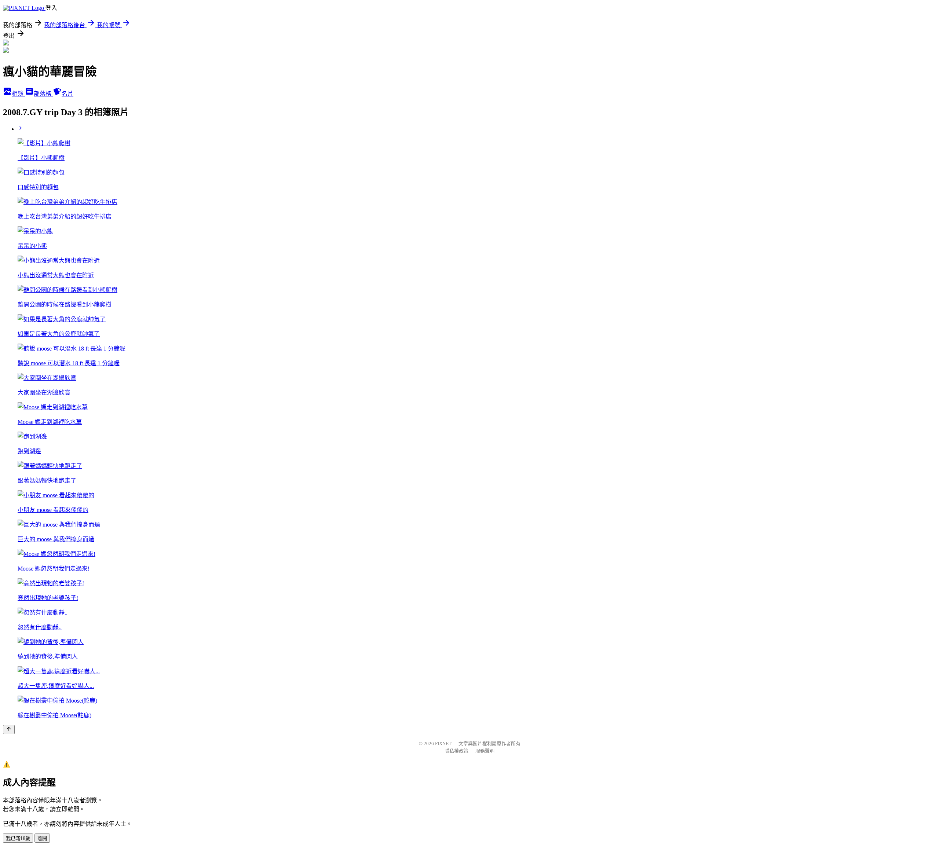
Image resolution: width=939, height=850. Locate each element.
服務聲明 (484, 751)
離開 (42, 838)
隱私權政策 (456, 751)
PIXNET (443, 743)
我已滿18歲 (18, 838)
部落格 (43, 94)
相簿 (18, 94)
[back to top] (9, 729)
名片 (67, 94)
